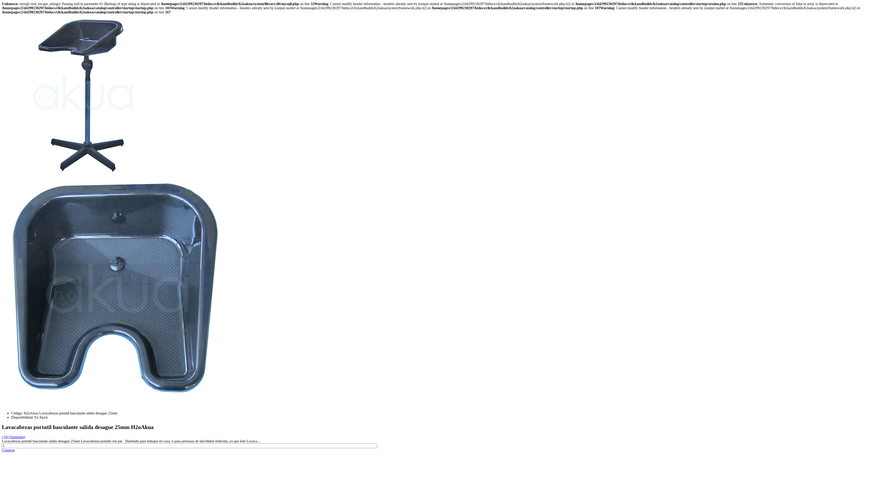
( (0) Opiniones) (13, 437)
